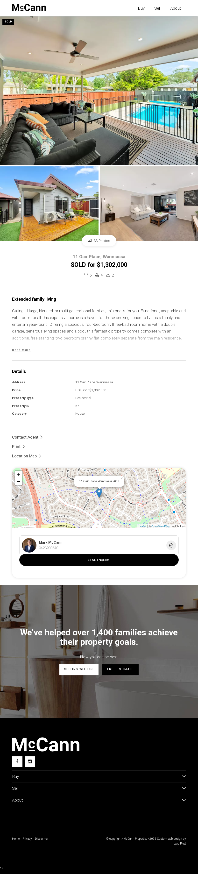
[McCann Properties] (29, 7)
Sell (157, 8)
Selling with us (79, 669)
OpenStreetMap (160, 526)
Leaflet (143, 526)
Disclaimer (41, 838)
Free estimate (120, 669)
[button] (19, 446)
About (175, 8)
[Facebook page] (17, 761)
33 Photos (101, 241)
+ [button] (18, 474)
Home (16, 838)
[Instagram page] (30, 761)
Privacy (27, 838)
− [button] (18, 481)
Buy (141, 8)
